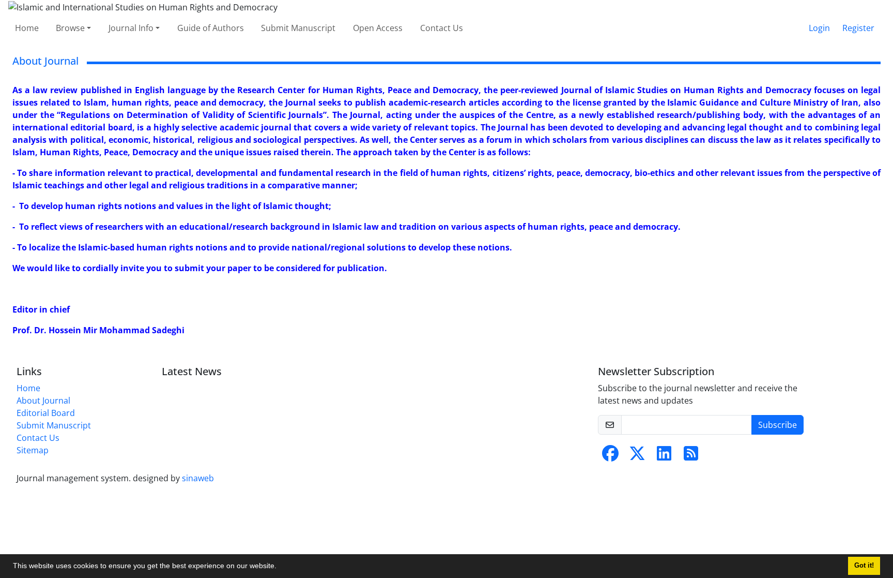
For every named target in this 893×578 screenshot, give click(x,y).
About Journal (43, 400)
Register (858, 28)
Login (819, 28)
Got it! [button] (864, 565)
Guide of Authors (210, 28)
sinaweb (198, 478)
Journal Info (131, 28)
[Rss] (691, 456)
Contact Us (441, 28)
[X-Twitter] (637, 456)
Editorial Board (46, 413)
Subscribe (777, 425)
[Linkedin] (664, 456)
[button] (280, 567)
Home (27, 28)
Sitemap (33, 450)
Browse (70, 28)
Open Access (378, 28)
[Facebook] (610, 456)
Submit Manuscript (298, 28)
